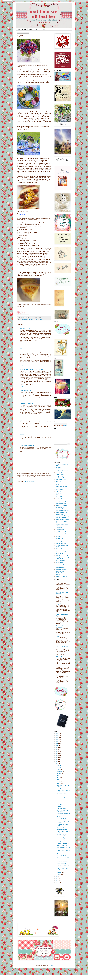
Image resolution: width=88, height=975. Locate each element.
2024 (57, 737)
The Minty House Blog (61, 567)
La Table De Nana (60, 558)
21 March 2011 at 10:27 (28, 348)
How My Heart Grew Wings (63, 557)
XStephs (58, 574)
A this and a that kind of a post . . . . (62, 615)
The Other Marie (60, 571)
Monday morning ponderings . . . (61, 794)
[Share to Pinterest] (40, 317)
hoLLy (21, 420)
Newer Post (20, 479)
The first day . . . (61, 817)
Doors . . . (59, 853)
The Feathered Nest (61, 500)
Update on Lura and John (63, 799)
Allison (22, 434)
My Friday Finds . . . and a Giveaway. (62, 593)
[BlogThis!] (36, 317)
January (59, 874)
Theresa (58, 523)
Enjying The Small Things (62, 516)
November (60, 767)
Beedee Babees (59, 548)
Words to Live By (33, 29)
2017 (57, 751)
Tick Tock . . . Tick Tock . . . (63, 865)
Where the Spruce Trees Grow (62, 487)
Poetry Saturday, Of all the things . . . (63, 858)
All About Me (42, 29)
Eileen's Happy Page (61, 479)
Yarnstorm (58, 534)
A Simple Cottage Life (61, 531)
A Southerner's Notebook (62, 470)
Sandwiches (39, 319)
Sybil (21, 328)
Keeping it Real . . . (61, 788)
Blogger (51, 965)
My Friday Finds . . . (60, 656)
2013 (57, 759)
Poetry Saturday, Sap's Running (62, 803)
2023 (57, 739)
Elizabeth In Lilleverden (62, 555)
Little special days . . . (62, 863)
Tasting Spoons (60, 565)
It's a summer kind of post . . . (63, 647)
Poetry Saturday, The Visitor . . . (62, 840)
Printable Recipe (21, 215)
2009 (57, 878)
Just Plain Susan (60, 472)
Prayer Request (61, 801)
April (58, 781)
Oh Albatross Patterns (61, 484)
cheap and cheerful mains (27, 319)
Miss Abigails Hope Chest (62, 510)
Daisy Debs (58, 481)
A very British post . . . (61, 604)
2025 (57, 735)
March (59, 783)
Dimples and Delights (61, 551)
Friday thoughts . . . (62, 806)
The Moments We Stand (62, 569)
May (58, 779)
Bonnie (22, 445)
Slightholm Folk (60, 477)
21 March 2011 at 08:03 (28, 328)
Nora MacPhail (59, 467)
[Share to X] (38, 317)
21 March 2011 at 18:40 (28, 420)
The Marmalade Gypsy (61, 512)
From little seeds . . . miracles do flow (62, 835)
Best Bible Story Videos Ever (63, 550)
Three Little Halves (61, 507)
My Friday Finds (60, 582)
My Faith (24, 29)
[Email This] (35, 317)
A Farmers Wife (60, 529)
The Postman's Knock (61, 521)
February (59, 872)
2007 (57, 882)
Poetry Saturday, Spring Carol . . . (63, 821)
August (59, 773)
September (60, 771)
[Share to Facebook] (39, 317)
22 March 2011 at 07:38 (29, 445)
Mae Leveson (59, 496)
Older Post (48, 479)
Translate (65, 425)
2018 (57, 749)
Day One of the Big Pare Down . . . (63, 786)
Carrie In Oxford (60, 514)
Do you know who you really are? (62, 811)
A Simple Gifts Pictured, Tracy (62, 546)
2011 (57, 763)
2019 (57, 747)
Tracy (21, 403)
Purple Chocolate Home (62, 501)
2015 (57, 755)
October (59, 769)
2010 (57, 876)
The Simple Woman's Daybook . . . (61, 626)
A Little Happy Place (61, 469)
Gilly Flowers (59, 483)
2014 (57, 757)
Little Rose (58, 494)
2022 (57, 741)
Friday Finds (59, 636)
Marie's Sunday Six (62, 819)
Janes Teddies (59, 489)
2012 (57, 761)
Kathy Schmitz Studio (61, 505)
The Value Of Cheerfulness (62, 573)
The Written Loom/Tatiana (62, 576)
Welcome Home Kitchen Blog (62, 465)
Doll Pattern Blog (60, 553)
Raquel (21, 390)
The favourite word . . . (62, 808)
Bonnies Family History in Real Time (62, 525)
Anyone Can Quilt (60, 509)
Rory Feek (58, 493)
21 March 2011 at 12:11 (29, 390)
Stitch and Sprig (60, 474)
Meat (34, 319)
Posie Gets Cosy (60, 564)
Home (18, 29)
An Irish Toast (60, 827)
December (60, 765)
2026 (57, 733)
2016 (57, 753)
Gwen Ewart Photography (62, 519)
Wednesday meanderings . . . (63, 848)
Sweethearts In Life (61, 543)
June (58, 777)
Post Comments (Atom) (29, 481)
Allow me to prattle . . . (62, 845)
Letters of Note (59, 541)
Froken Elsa (59, 491)
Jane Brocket (59, 536)
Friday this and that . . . (63, 843)
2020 (57, 745)
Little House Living (61, 533)
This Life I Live (59, 538)
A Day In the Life (60, 527)
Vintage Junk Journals (61, 476)
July (58, 775)
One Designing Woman (62, 562)
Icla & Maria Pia (60, 498)
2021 (57, 743)
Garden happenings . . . (63, 829)
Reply (21, 343)
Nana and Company (61, 517)
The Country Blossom (61, 540)
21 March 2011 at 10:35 (39, 369)
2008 (57, 880)
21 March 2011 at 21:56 (29, 434)
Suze (21, 348)
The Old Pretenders (61, 503)
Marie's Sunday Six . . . (62, 797)
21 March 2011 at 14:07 (28, 403)
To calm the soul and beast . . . (62, 825)
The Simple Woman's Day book (63, 791)
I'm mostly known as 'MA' (26, 369)
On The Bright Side (60, 560)
